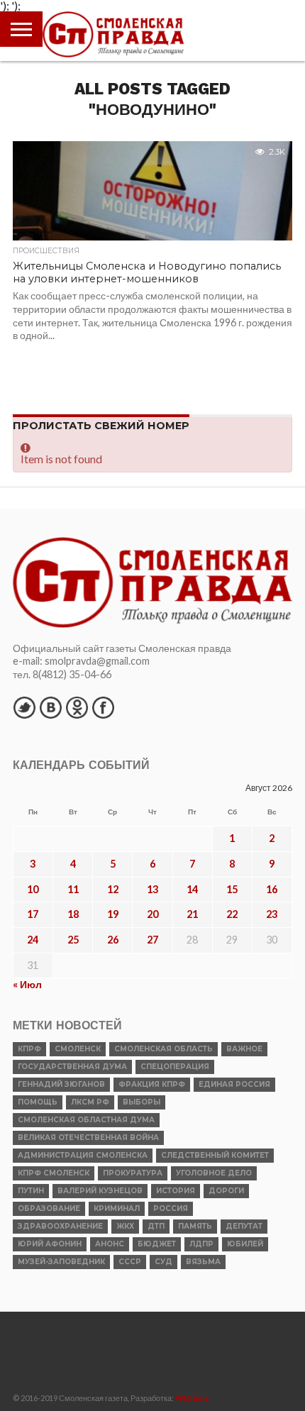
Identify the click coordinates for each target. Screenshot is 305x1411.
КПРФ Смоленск (53, 1173)
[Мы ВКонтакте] (50, 707)
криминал (117, 1208)
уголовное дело (214, 1173)
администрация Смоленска (83, 1155)
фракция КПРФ (151, 1084)
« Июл (27, 984)
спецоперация (174, 1066)
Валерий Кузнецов (100, 1190)
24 (32, 940)
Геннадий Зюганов (61, 1084)
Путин (31, 1190)
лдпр (201, 1244)
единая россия (234, 1084)
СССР (129, 1261)
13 (152, 889)
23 (271, 914)
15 (232, 889)
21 (192, 914)
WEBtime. (193, 1397)
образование (49, 1208)
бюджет (157, 1244)
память (195, 1226)
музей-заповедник (61, 1261)
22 (232, 914)
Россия (170, 1208)
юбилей (245, 1244)
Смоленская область (163, 1048)
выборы (141, 1102)
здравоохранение (60, 1226)
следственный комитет (215, 1155)
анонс (109, 1244)
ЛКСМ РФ (90, 1102)
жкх (125, 1226)
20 (152, 914)
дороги (226, 1190)
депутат (244, 1226)
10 (32, 889)
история (175, 1190)
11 (73, 889)
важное (244, 1048)
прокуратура (132, 1173)
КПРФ (29, 1048)
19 (112, 914)
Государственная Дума (72, 1066)
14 (192, 889)
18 (73, 914)
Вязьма (203, 1261)
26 (112, 940)
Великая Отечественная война (88, 1137)
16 (271, 889)
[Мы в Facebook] (103, 707)
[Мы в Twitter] (24, 707)
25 (73, 940)
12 (112, 889)
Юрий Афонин (50, 1244)
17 (32, 914)
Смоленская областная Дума (86, 1119)
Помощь (37, 1102)
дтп (156, 1226)
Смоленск (78, 1048)
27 (152, 940)
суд (163, 1261)
